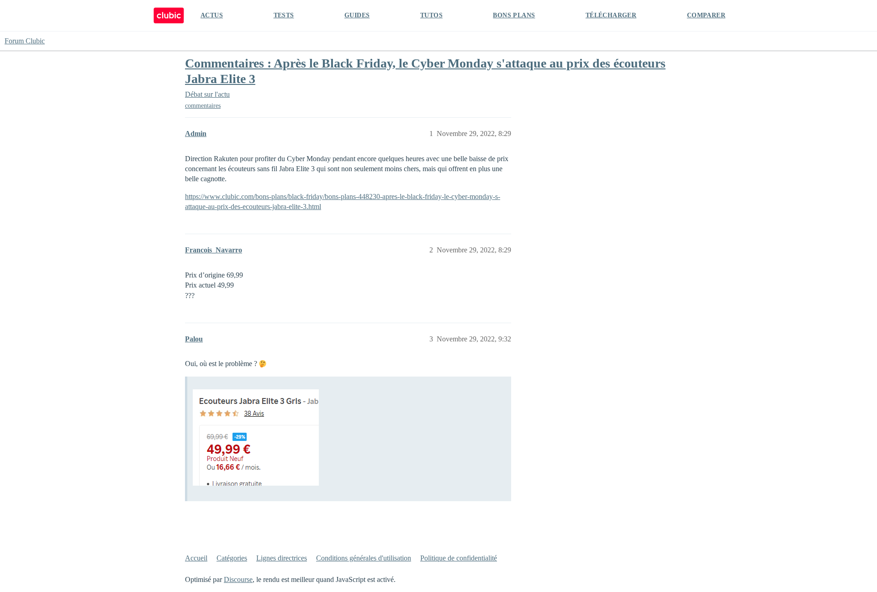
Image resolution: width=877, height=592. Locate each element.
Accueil (196, 558)
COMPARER (706, 15)
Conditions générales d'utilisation (363, 558)
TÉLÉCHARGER (611, 15)
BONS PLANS (514, 15)
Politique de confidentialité (458, 558)
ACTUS (212, 15)
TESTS (284, 15)
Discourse (238, 579)
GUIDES (357, 15)
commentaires (203, 105)
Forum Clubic (25, 41)
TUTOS (431, 15)
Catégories (232, 558)
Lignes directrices (281, 558)
